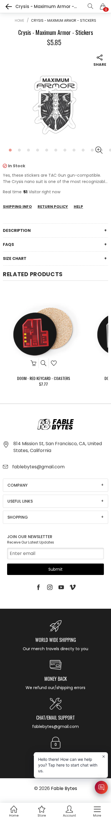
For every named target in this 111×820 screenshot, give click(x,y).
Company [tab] (17, 485)
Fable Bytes (64, 788)
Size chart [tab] (14, 258)
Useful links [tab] (20, 501)
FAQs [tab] (8, 244)
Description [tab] (17, 230)
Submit (55, 569)
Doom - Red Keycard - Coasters (43, 378)
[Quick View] (43, 363)
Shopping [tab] (17, 517)
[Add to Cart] (33, 363)
